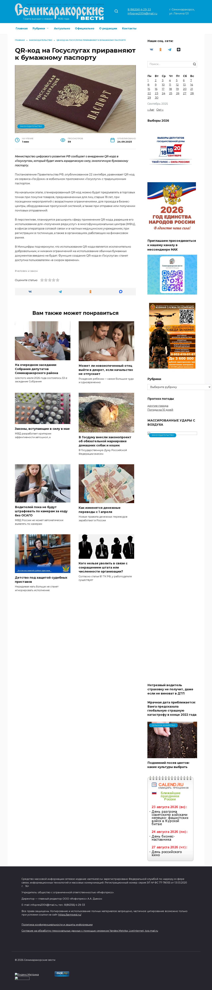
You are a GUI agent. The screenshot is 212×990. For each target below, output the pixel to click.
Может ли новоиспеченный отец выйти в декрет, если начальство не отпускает (106, 370)
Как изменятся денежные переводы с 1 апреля (100, 510)
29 (149, 97)
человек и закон (27, 270)
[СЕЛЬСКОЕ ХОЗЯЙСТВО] (172, 756)
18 (170, 89)
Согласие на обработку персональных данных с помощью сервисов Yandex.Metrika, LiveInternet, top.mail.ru (90, 930)
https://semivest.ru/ (69, 914)
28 (192, 93)
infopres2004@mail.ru (142, 13)
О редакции (108, 28)
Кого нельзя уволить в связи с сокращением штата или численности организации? (103, 567)
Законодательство (31, 126)
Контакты (129, 28)
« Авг (150, 109)
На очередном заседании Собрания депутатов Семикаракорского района (36, 369)
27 (184, 93)
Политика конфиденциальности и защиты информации (57, 924)
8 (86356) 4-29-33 (139, 9)
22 (149, 93)
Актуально (62, 28)
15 (149, 89)
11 (170, 84)
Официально (84, 28)
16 (156, 89)
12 (177, 84)
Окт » (159, 109)
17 (163, 89)
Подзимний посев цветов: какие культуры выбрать (168, 765)
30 (156, 97)
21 (191, 89)
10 (163, 84)
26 (177, 93)
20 (184, 89)
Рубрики (39, 28)
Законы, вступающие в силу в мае (42, 428)
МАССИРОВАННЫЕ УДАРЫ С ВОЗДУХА (171, 422)
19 (177, 89)
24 (163, 93)
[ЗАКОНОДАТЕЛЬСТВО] (172, 678)
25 (170, 93)
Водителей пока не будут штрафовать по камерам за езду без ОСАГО (41, 511)
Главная (22, 28)
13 (184, 84)
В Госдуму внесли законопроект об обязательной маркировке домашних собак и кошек (105, 441)
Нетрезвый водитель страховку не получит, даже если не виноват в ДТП (170, 689)
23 (156, 93)
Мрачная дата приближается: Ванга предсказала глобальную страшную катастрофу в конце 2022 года (171, 708)
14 (191, 84)
